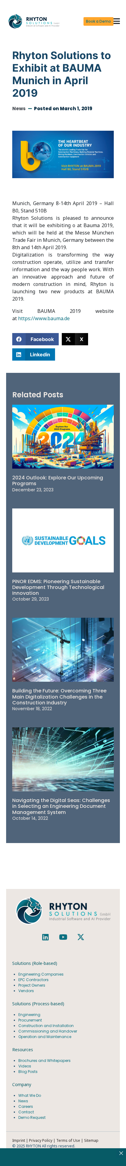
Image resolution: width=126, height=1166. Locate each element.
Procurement (30, 1020)
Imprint (18, 1140)
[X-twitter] (80, 937)
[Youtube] (63, 937)
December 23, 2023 (33, 490)
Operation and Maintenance (44, 1036)
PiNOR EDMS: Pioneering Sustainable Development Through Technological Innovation (58, 587)
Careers (25, 1106)
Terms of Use (68, 1140)
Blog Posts (28, 1071)
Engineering (29, 1014)
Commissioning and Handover (47, 1031)
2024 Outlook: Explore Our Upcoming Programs (57, 480)
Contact (26, 1112)
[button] (116, 21)
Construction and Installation (46, 1025)
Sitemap (91, 1140)
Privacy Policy (40, 1140)
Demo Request (32, 1117)
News (19, 108)
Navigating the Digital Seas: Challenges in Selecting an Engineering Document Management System (61, 806)
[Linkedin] (45, 937)
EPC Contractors (33, 979)
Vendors (26, 990)
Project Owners (31, 985)
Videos (24, 1066)
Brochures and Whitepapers (44, 1060)
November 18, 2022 (32, 709)
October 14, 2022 (30, 818)
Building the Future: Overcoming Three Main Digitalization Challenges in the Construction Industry (59, 696)
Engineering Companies (41, 974)
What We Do (29, 1095)
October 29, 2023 (30, 599)
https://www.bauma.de (44, 318)
